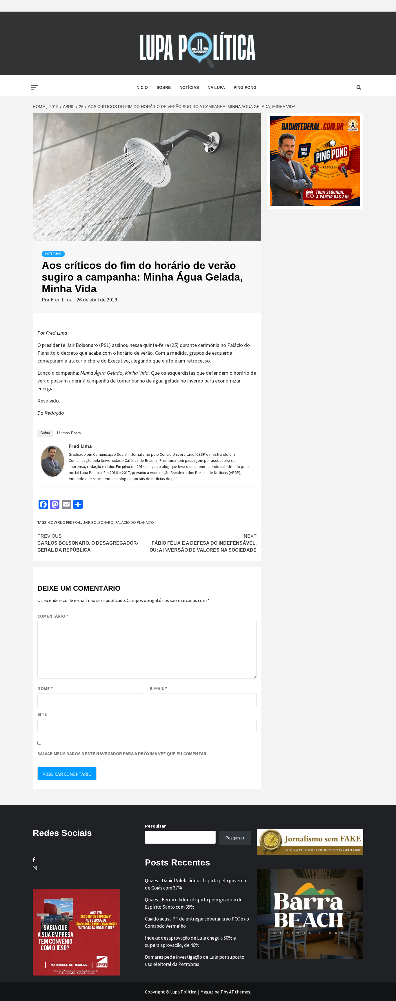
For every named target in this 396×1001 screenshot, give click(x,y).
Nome (45, 688)
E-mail (158, 688)
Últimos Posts (69, 433)
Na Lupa (216, 87)
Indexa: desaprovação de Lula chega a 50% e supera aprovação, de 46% (190, 942)
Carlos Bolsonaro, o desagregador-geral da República (87, 543)
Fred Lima (62, 299)
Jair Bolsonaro (98, 522)
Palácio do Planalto (134, 522)
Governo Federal (64, 522)
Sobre (164, 87)
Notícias (189, 87)
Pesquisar (155, 826)
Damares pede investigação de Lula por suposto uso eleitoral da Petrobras (194, 961)
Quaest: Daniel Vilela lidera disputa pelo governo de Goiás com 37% (195, 884)
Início (141, 87)
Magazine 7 (211, 992)
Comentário (52, 616)
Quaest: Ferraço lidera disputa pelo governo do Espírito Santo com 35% (194, 903)
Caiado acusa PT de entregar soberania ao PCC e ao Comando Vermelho (197, 922)
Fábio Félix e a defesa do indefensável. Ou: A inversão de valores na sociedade (203, 543)
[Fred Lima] (52, 460)
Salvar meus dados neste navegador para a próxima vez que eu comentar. (122, 753)
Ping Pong (245, 87)
